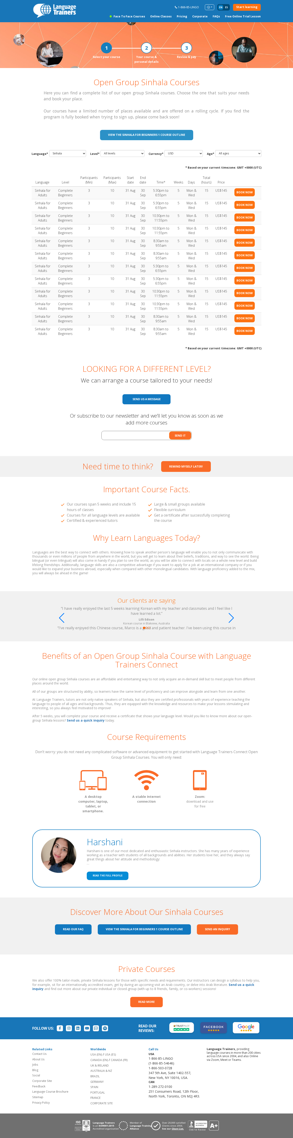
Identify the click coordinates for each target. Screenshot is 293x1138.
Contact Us (39, 1054)
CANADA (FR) (119, 1060)
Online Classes (161, 16)
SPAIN (94, 1087)
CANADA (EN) (99, 1060)
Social (36, 1075)
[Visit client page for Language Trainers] (169, 1125)
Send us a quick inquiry (86, 720)
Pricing (182, 16)
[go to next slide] (231, 618)
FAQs (216, 16)
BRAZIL (95, 1076)
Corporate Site (42, 1081)
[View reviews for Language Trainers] (203, 1126)
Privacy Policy (41, 1103)
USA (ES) (110, 1054)
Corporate (200, 16)
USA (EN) (96, 1054)
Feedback (38, 1086)
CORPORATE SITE (101, 1103)
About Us (38, 1059)
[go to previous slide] (62, 618)
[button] (144, 628)
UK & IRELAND (99, 1065)
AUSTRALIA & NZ (101, 1071)
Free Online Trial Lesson (243, 16)
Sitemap (37, 1097)
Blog (35, 1070)
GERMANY (97, 1082)
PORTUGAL (97, 1092)
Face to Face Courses (129, 16)
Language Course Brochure (50, 1092)
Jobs (35, 1065)
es (226, 7)
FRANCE (95, 1098)
